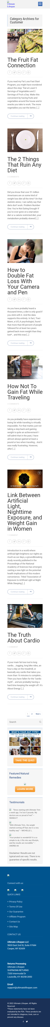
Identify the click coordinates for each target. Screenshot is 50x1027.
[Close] (43, 470)
